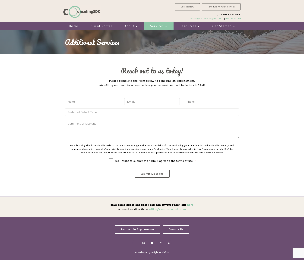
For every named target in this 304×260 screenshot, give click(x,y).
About (129, 26)
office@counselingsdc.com (206, 18)
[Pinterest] (161, 243)
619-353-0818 (233, 18)
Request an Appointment (137, 229)
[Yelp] (169, 243)
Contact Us (176, 229)
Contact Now (187, 6)
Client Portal (101, 26)
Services (157, 26)
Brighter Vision (160, 252)
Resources (188, 26)
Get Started (222, 26)
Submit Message (152, 173)
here (190, 204)
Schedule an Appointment (221, 6)
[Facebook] (135, 243)
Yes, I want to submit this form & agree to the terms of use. (155, 160)
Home (73, 26)
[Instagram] (143, 243)
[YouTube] (152, 243)
